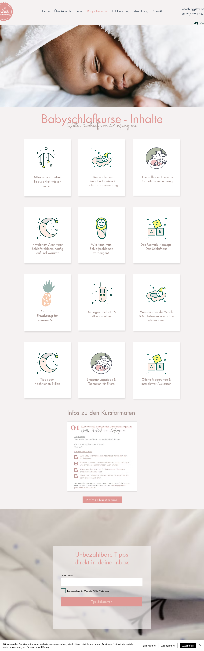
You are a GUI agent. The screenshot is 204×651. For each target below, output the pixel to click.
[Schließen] (200, 645)
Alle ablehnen (168, 645)
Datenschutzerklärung (38, 647)
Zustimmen (188, 645)
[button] (102, 456)
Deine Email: (67, 575)
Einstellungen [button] (149, 645)
